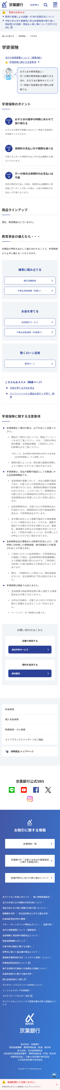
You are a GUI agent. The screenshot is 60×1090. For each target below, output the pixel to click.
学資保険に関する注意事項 (22, 62)
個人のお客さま (8, 36)
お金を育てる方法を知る (22, 387)
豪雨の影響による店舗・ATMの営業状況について (30, 16)
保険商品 (22, 36)
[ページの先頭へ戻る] (54, 1075)
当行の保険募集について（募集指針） (23, 57)
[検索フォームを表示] (45, 5)
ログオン (34, 4)
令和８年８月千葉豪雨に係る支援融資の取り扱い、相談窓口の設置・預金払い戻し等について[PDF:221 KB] (31, 24)
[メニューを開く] (55, 5)
